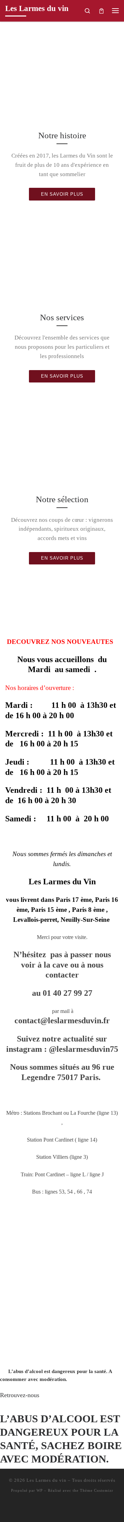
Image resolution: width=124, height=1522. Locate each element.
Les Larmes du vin (46, 1480)
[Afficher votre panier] (101, 10)
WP (40, 1490)
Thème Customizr (96, 1490)
